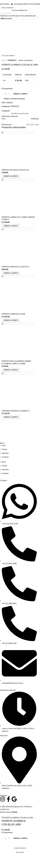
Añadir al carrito (20, 94)
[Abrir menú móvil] (36, 10)
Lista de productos (19, 10)
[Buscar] (31, 10)
